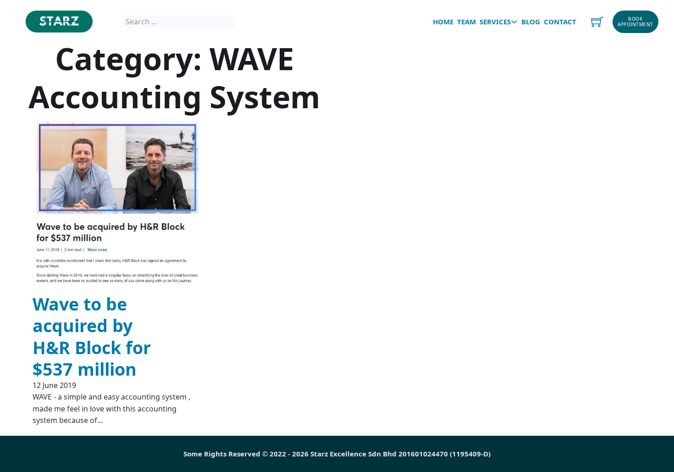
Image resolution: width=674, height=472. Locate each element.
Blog (529, 21)
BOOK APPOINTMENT (635, 22)
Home (442, 21)
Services (495, 21)
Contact (559, 21)
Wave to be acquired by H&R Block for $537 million (92, 336)
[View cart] (597, 22)
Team (465, 21)
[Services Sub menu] (514, 21)
